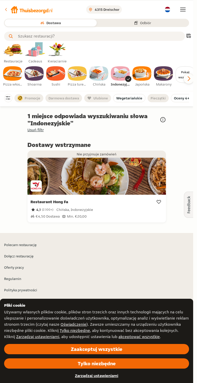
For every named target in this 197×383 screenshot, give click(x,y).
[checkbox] (13, 76)
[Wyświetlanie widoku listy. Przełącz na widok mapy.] (188, 36)
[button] (28, 9)
